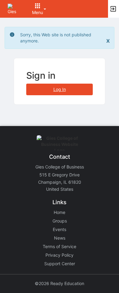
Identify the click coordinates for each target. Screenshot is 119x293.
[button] (13, 8)
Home (59, 212)
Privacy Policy (59, 255)
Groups (59, 220)
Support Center (59, 263)
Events (59, 229)
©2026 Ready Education (59, 283)
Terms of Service (59, 246)
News (59, 238)
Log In (59, 89)
